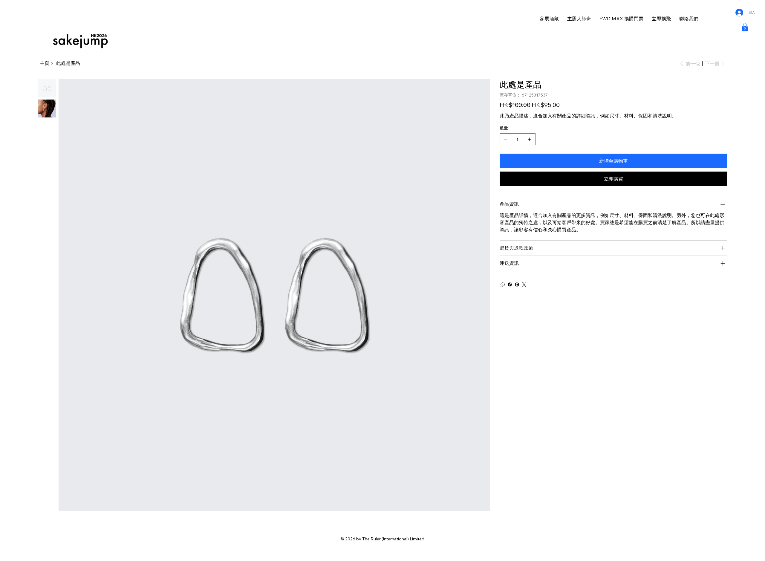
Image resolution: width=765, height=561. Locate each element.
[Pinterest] (517, 285)
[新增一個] (530, 139)
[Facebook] (510, 285)
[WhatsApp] (503, 285)
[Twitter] (524, 285)
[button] (744, 27)
